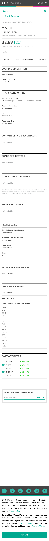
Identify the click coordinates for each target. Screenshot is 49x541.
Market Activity (6, 22)
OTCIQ (40, 3)
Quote (16, 60)
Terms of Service (39, 526)
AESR (4, 307)
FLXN (4, 324)
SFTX (4, 335)
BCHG (8, 368)
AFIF (3, 310)
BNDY (4, 316)
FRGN (4, 327)
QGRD (4, 332)
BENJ (4, 313)
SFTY (4, 338)
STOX (4, 343)
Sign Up (41, 397)
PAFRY (9, 361)
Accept (24, 535)
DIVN (4, 318)
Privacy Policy (14, 511)
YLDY (4, 346)
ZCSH (8, 375)
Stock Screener (11, 16)
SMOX (4, 340)
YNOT (19, 22)
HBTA (4, 329)
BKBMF (9, 372)
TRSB (8, 365)
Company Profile (28, 60)
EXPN (4, 321)
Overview (7, 60)
